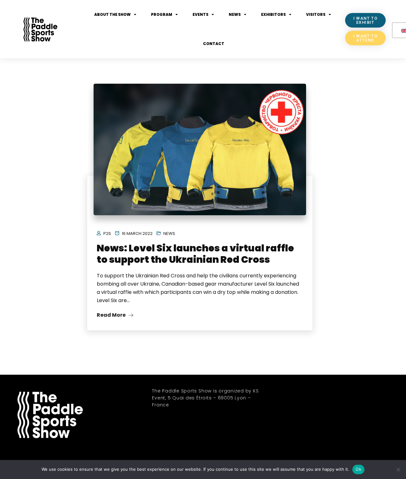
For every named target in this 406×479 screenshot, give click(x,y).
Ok (358, 469)
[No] (398, 469)
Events (200, 14)
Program (161, 14)
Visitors (315, 14)
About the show (112, 14)
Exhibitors (273, 14)
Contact (213, 43)
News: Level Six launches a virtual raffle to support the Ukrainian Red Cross (195, 253)
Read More (112, 315)
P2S (107, 233)
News (235, 14)
